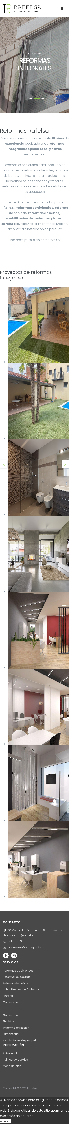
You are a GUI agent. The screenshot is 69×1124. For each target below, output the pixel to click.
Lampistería (11, 1034)
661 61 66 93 (15, 941)
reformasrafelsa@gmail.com (27, 947)
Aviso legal (10, 1053)
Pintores (8, 996)
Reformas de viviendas (18, 971)
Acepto (5, 1121)
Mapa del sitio (12, 1066)
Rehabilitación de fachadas (21, 989)
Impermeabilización (16, 1028)
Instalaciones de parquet (19, 1040)
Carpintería (10, 1002)
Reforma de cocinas (16, 977)
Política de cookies (15, 1060)
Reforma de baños (15, 983)
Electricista (10, 1021)
